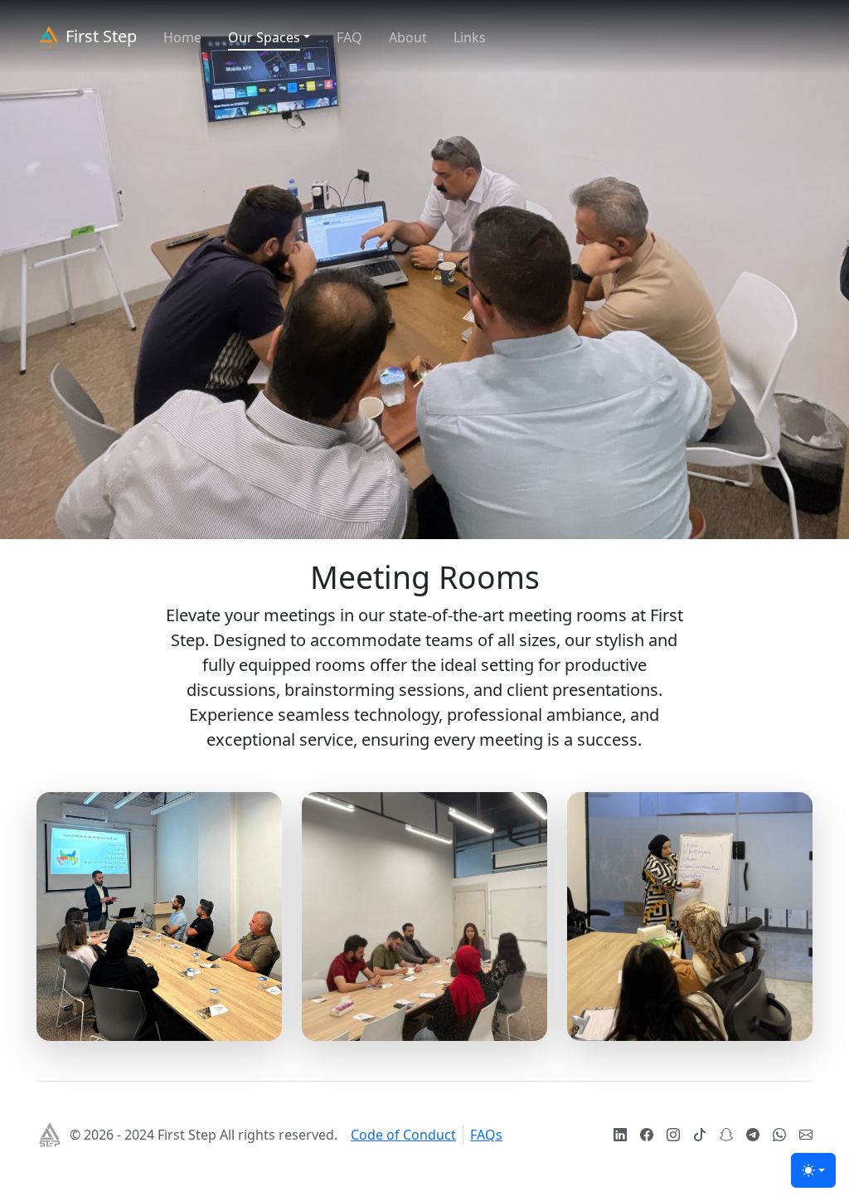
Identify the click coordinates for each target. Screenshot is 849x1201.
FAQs (486, 1135)
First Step (99, 36)
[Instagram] (673, 1135)
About (408, 37)
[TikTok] (699, 1135)
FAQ (349, 37)
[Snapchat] (726, 1135)
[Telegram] (752, 1135)
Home (182, 37)
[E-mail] (806, 1135)
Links (470, 37)
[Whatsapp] (779, 1135)
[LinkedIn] (620, 1135)
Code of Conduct (403, 1135)
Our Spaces (264, 37)
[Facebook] (646, 1135)
